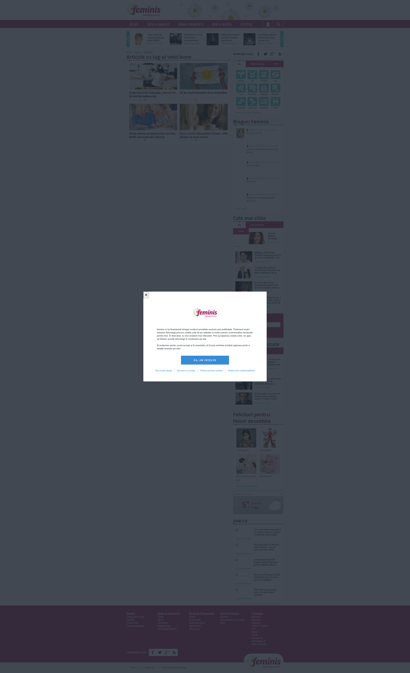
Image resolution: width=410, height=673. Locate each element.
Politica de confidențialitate (241, 370)
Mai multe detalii (163, 370)
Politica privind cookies (211, 370)
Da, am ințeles (205, 360)
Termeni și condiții (186, 370)
